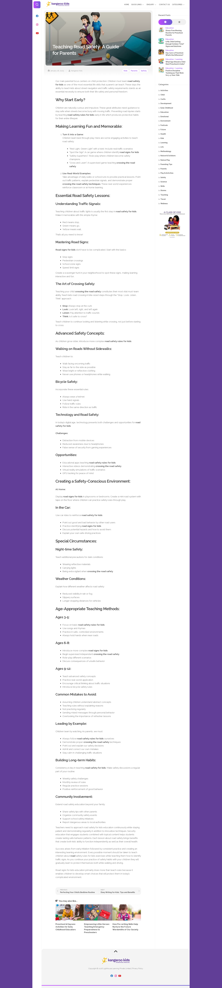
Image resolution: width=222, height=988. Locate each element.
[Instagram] (37, 24)
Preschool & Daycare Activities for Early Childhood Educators (66, 927)
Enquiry (150, 4)
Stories (163, 190)
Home (126, 4)
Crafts (162, 99)
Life (162, 147)
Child (162, 95)
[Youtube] (37, 33)
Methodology (165, 151)
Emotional (164, 116)
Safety (144, 71)
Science (163, 182)
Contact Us (164, 4)
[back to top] (115, 952)
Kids (125, 71)
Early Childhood (166, 108)
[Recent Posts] (165, 22)
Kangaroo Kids (76, 71)
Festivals (164, 125)
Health (163, 134)
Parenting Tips (166, 164)
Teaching (164, 195)
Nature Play (165, 160)
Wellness (164, 203)
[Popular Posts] (179, 22)
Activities (164, 90)
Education (170, 28)
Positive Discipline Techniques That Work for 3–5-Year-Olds (175, 73)
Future (163, 129)
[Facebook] (37, 16)
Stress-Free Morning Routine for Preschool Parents (174, 33)
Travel (163, 199)
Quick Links (136, 4)
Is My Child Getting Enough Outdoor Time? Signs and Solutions (175, 44)
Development (165, 103)
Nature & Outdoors (168, 156)
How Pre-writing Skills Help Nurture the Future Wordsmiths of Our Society (125, 927)
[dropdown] (143, 4)
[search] (37, 4)
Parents (134, 71)
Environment (165, 121)
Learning (178, 59)
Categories (177, 4)
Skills (162, 186)
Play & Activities (166, 173)
